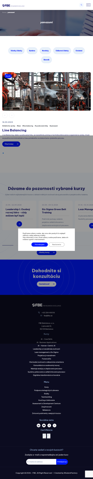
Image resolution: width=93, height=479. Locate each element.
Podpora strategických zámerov (46, 390)
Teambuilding (46, 397)
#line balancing (27, 126)
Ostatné (79, 51)
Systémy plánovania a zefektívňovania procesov (46, 372)
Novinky (45, 51)
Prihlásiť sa (62, 462)
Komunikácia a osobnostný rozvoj (46, 365)
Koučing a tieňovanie (46, 400)
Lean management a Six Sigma (46, 352)
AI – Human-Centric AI (46, 346)
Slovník (46, 60)
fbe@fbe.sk (48, 316)
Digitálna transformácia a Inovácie (46, 375)
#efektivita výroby (8, 126)
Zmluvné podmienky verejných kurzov (46, 413)
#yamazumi (54, 126)
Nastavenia (56, 245)
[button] (3, 153)
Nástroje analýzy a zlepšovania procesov (46, 369)
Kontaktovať (44, 284)
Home (4, 12)
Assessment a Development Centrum (46, 404)
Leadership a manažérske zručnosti (46, 349)
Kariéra (32, 51)
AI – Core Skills (46, 339)
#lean (19, 126)
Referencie (46, 410)
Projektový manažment (46, 356)
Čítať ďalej (9, 144)
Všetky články (16, 51)
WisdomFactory (70, 473)
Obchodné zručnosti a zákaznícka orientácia (46, 362)
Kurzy (46, 387)
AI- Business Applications (46, 342)
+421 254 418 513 (48, 313)
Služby (46, 394)
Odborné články (62, 51)
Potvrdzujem (39, 245)
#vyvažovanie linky (41, 126)
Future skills (46, 359)
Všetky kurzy (44, 252)
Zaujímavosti (46, 407)
